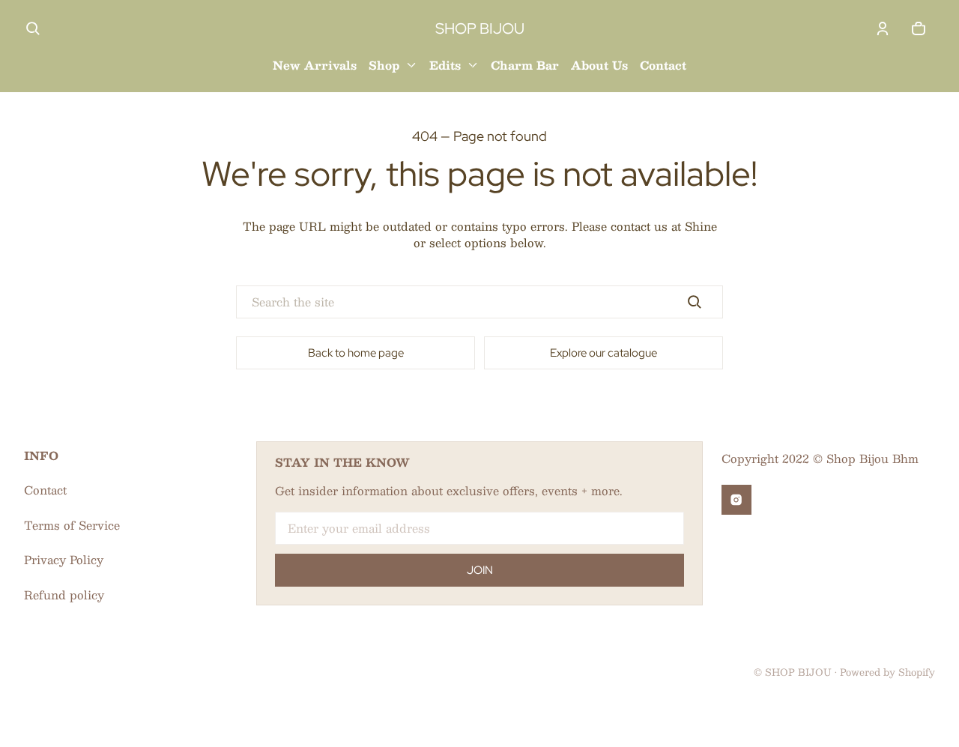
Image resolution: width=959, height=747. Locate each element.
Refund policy (64, 594)
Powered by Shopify (887, 672)
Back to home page (356, 352)
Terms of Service (72, 524)
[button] (32, 28)
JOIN (480, 570)
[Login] (882, 28)
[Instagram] (736, 500)
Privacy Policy (63, 559)
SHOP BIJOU (798, 672)
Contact (45, 489)
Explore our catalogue (603, 352)
